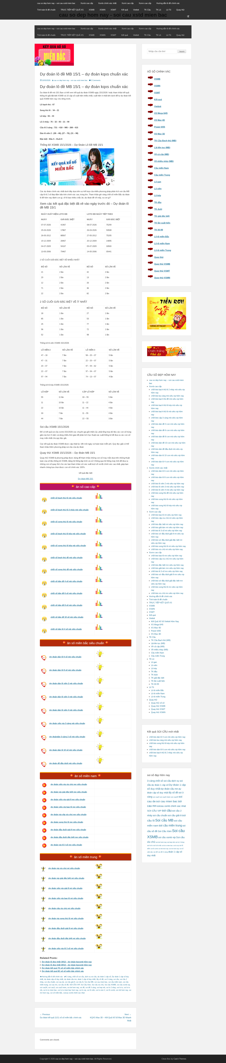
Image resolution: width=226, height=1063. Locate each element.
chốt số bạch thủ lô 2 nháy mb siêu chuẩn (70, 510)
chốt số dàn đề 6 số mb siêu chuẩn (66, 593)
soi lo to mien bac (50, 990)
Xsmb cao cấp (87, 3)
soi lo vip (82, 990)
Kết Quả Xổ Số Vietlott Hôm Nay (165, 621)
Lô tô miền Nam (162, 243)
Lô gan (157, 182)
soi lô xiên (91, 990)
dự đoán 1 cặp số (104, 977)
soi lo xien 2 (100, 990)
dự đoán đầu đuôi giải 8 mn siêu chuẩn (68, 830)
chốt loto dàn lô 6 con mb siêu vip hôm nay (167, 749)
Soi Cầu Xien (86, 985)
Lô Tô (168, 10)
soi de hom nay (73, 987)
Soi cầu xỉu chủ (98, 985)
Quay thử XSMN (162, 278)
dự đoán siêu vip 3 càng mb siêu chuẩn (67, 723)
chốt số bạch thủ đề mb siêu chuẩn (67, 557)
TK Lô (158, 10)
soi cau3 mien (61, 987)
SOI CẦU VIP (75, 985)
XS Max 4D (159, 120)
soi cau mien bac (100, 982)
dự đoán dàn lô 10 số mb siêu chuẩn (65, 750)
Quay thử (180, 10)
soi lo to (120, 987)
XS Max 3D (159, 134)
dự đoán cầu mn (70, 979)
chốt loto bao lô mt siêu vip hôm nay (166, 515)
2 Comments (96, 80)
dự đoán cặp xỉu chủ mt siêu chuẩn (64, 908)
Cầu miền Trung (162, 175)
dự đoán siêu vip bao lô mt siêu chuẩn (65, 898)
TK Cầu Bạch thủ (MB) (165, 141)
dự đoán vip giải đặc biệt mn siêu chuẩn (69, 792)
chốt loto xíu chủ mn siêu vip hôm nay (167, 593)
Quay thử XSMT (162, 271)
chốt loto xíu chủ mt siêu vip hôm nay (167, 549)
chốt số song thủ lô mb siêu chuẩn (66, 522)
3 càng (68, 977)
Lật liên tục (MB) (162, 147)
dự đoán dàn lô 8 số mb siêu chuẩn (65, 670)
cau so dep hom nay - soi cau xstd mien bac (70, 80)
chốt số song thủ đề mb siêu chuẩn (67, 569)
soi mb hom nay (122, 990)
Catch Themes (180, 1059)
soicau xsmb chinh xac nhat (74, 993)
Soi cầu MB (88, 982)
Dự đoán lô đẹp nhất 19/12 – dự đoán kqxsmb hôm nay (67, 962)
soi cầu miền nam (115, 982)
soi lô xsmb (110, 990)
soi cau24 (43, 987)
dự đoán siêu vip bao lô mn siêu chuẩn (68, 807)
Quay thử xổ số (157, 703)
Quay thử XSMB (162, 264)
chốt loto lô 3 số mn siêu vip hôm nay (167, 571)
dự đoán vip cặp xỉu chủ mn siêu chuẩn (68, 814)
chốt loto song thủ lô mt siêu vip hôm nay (168, 546)
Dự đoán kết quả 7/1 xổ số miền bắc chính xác (63, 968)
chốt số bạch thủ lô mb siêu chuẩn (66, 498)
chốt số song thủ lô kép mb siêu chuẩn (68, 545)
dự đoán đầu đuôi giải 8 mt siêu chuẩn (65, 928)
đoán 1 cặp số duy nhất (86, 979)
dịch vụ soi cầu (91, 977)
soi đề (82, 987)
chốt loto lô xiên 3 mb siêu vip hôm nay (167, 487)
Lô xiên (158, 189)
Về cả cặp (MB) (161, 154)
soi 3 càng (108, 979)
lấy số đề (100, 979)
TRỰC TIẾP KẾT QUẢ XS (72, 10)
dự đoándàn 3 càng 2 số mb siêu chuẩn (67, 737)
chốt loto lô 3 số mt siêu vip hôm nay (166, 530)
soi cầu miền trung (170, 825)
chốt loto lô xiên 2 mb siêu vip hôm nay (167, 483)
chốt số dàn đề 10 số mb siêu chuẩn (67, 617)
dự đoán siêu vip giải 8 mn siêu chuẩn (68, 799)
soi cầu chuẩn (49, 982)
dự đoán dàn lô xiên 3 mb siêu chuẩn (66, 697)
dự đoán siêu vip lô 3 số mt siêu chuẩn (66, 948)
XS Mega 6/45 (161, 113)
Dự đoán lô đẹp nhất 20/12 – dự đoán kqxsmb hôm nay (67, 965)
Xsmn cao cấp (145, 3)
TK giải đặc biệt (162, 216)
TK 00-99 (158, 230)
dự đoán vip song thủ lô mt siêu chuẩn (66, 918)
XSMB (91, 10)
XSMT (113, 10)
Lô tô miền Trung (162, 250)
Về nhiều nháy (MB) (164, 161)
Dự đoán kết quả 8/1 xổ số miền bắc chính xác (63, 971)
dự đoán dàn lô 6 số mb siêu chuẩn (65, 657)
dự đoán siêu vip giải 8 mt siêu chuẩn (65, 888)
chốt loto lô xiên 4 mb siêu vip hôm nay (167, 490)
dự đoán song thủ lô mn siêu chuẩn (67, 822)
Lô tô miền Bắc (161, 237)
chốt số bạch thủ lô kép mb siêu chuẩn (68, 534)
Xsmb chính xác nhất (107, 3)
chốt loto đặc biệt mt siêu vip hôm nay (167, 524)
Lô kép (157, 195)
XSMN (102, 10)
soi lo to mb (157, 845)
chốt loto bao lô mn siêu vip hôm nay (166, 555)
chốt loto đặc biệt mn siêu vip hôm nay (167, 565)
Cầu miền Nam (161, 168)
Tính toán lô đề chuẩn (46, 10)
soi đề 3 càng (91, 987)
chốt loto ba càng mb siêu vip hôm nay (167, 396)
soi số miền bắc (56, 993)
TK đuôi (158, 209)
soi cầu (116, 979)
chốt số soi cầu (78, 977)
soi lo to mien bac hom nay (68, 990)
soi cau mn (53, 985)
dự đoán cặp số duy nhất (53, 979)
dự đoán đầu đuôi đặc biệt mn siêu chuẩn (69, 837)
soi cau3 (51, 987)
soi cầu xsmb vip (123, 985)
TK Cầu (147, 10)
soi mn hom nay (174, 848)
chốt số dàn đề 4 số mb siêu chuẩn (66, 581)
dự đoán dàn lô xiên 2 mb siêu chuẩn (66, 683)
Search (181, 51)
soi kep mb (101, 987)
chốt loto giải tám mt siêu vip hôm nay (167, 527)
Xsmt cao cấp (128, 3)
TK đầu (157, 202)
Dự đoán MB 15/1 (85, 479)
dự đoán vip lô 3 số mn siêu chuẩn (66, 845)
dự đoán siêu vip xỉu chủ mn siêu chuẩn (69, 784)
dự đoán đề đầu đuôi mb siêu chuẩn (65, 763)
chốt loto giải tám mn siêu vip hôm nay (167, 568)
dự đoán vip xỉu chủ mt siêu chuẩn (64, 868)
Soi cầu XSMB (110, 985)
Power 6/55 (159, 127)
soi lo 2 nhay (111, 987)
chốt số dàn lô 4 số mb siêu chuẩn (66, 629)
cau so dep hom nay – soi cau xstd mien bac (56, 3)
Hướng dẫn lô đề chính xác (168, 3)
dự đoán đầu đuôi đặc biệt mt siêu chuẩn (67, 938)
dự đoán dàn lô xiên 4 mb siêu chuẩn (66, 710)
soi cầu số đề (63, 985)
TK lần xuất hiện (162, 223)
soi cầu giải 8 (70, 982)
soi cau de (60, 982)
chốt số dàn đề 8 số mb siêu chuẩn (66, 605)
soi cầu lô (79, 982)
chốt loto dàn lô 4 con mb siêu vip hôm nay (167, 737)
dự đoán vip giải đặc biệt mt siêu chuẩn (66, 878)
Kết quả (124, 10)
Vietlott (136, 10)
